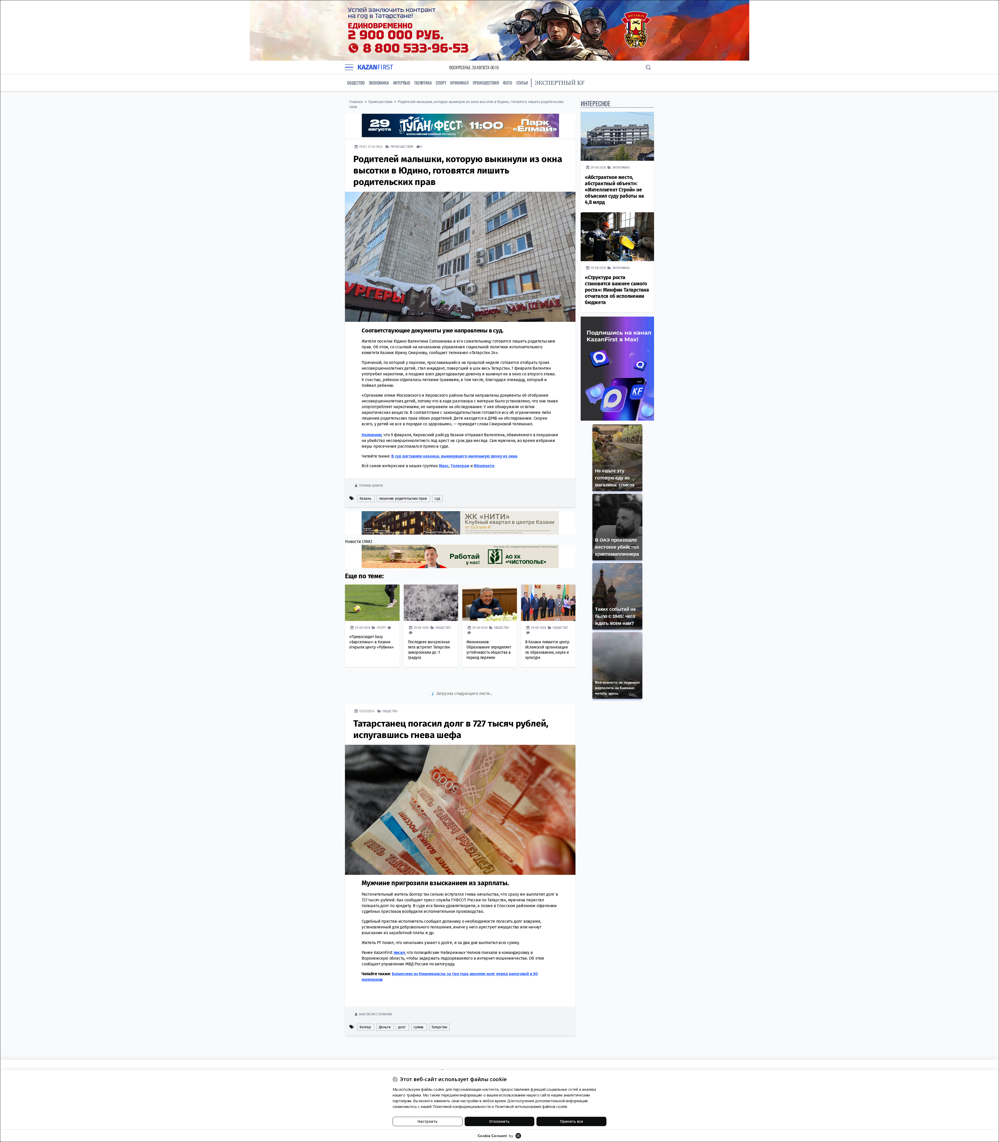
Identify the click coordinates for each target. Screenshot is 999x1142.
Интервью (401, 83)
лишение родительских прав (403, 498)
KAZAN (375, 67)
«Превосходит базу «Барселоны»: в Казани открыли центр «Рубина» (371, 641)
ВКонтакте (484, 465)
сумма (418, 1005)
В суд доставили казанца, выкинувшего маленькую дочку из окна (454, 455)
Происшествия (486, 83)
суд (437, 498)
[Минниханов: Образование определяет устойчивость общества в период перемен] (489, 602)
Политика (423, 83)
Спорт (441, 83)
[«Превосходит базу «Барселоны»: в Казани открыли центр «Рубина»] (372, 602)
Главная (356, 102)
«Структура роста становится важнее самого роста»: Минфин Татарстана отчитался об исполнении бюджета (617, 289)
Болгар (365, 1005)
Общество (355, 83)
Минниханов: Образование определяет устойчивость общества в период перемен (488, 649)
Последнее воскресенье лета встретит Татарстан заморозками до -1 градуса (429, 649)
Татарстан (439, 1005)
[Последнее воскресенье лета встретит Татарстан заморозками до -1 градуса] (431, 602)
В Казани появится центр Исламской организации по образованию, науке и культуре (547, 649)
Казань (365, 498)
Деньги (384, 1005)
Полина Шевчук (371, 485)
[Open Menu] (349, 67)
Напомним (371, 434)
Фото (507, 83)
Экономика (379, 83)
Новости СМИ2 (358, 541)
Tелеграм (460, 465)
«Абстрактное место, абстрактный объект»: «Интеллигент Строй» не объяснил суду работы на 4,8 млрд (614, 189)
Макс (444, 465)
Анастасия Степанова (375, 992)
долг (402, 1005)
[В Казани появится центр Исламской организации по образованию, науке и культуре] (548, 602)
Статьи (522, 83)
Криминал (459, 83)
